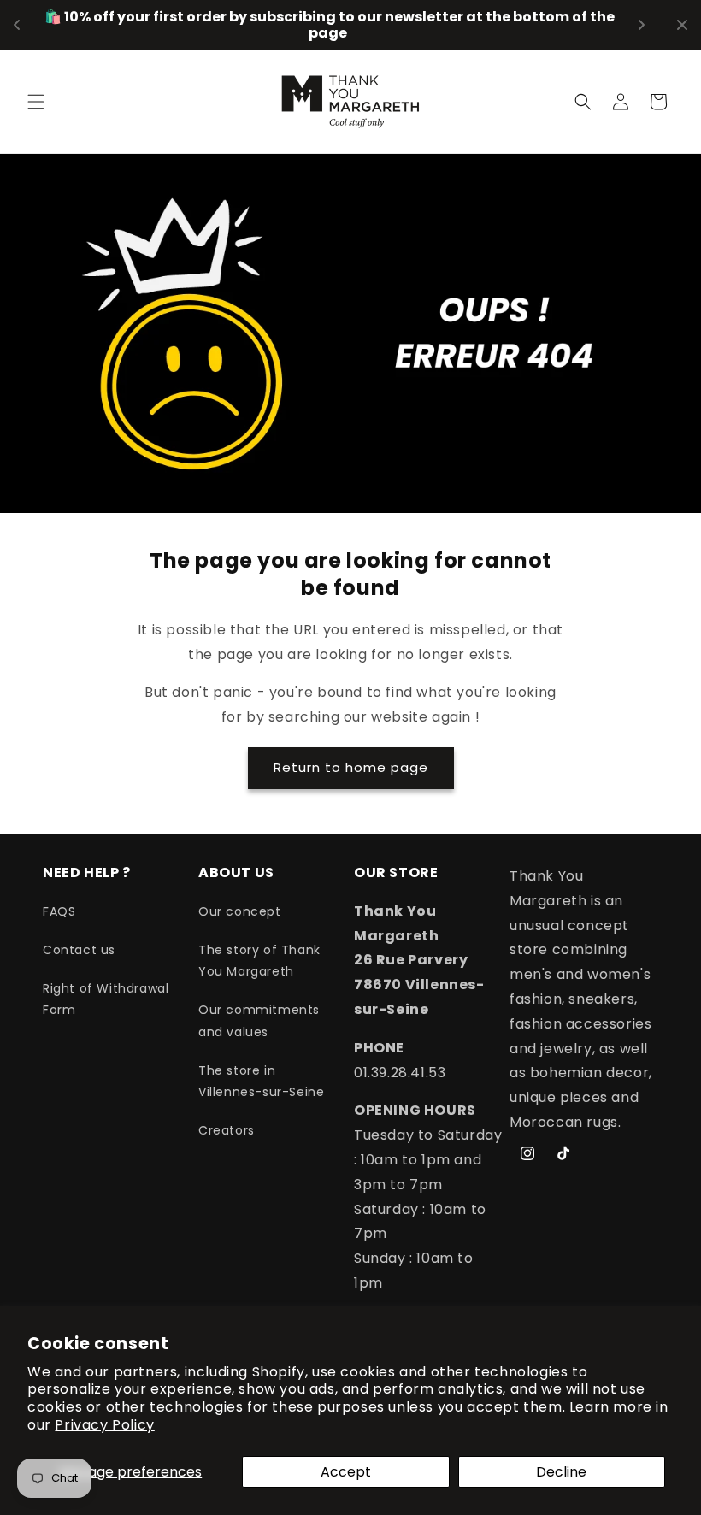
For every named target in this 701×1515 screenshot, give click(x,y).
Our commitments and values (259, 1020)
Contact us (79, 949)
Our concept (239, 911)
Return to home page (351, 767)
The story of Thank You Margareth (259, 960)
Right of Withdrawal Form (105, 999)
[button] (36, 102)
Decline (561, 1472)
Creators (226, 1130)
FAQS (59, 911)
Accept (346, 1472)
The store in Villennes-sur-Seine (261, 1081)
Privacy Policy (104, 1425)
